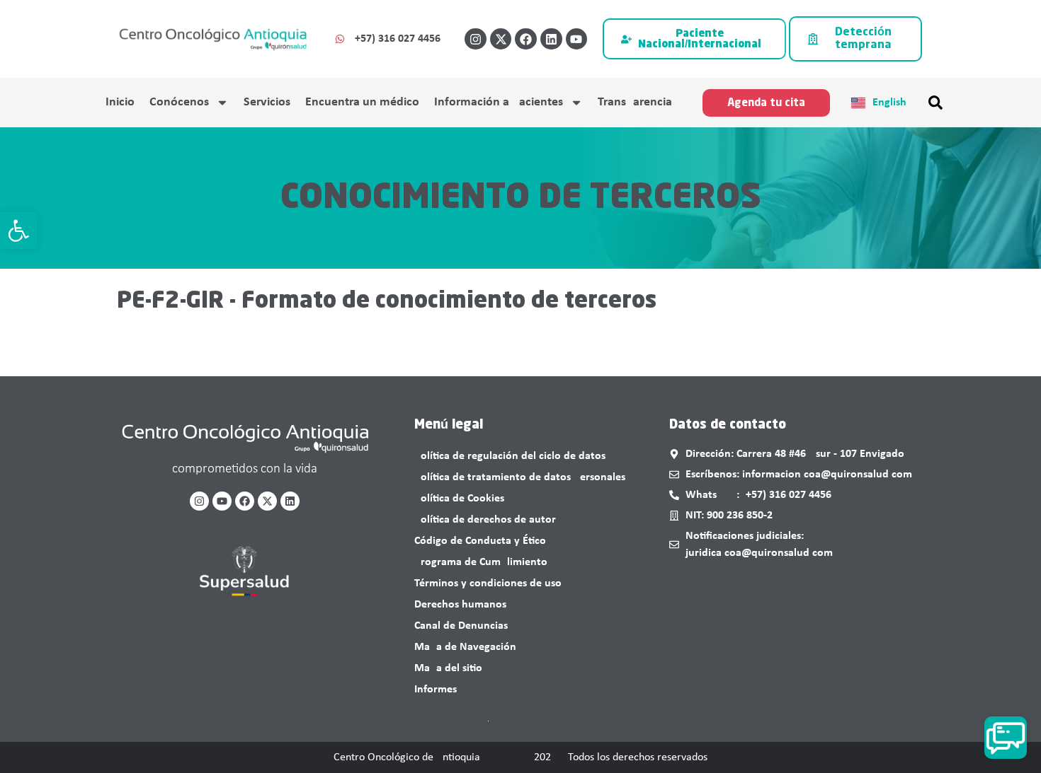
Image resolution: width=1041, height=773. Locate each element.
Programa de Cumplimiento (480, 562)
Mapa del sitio (448, 668)
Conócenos (179, 102)
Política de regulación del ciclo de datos (509, 456)
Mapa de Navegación (465, 647)
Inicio (120, 102)
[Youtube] (577, 39)
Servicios (267, 102)
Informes (435, 689)
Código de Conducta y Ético (480, 541)
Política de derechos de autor (485, 519)
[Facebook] (526, 39)
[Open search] (935, 102)
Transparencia (635, 102)
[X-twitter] (501, 39)
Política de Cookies (459, 498)
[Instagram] (476, 39)
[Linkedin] (551, 39)
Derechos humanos (460, 604)
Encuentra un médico (362, 102)
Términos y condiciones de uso (488, 583)
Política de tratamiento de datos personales (519, 477)
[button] (18, 230)
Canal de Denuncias (461, 626)
